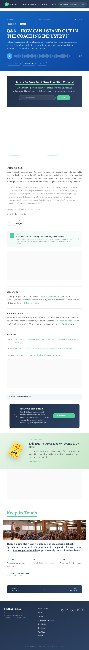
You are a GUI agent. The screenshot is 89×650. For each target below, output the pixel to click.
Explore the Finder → (64, 416)
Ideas (40, 613)
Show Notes (43, 609)
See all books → (36, 462)
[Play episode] (9, 56)
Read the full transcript (21, 397)
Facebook (11, 563)
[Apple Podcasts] (72, 610)
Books (45, 4)
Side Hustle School (12, 609)
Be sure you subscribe (25, 550)
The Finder (42, 624)
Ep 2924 (12, 19)
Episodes (34, 4)
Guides (40, 616)
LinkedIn (10, 566)
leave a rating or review (65, 320)
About (55, 4)
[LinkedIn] (83, 610)
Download (29, 64)
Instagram (20, 563)
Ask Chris (41, 632)
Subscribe (14, 64)
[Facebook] (67, 610)
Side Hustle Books (30, 303)
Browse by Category (46, 620)
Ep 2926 (77, 19)
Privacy (61, 646)
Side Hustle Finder (51, 296)
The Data (41, 628)
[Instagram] (62, 610)
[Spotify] (78, 610)
